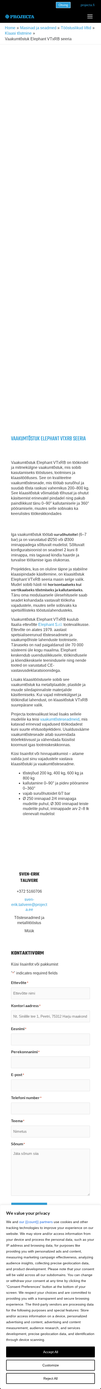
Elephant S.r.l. (50, 624)
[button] (63, 5)
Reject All (50, 1378)
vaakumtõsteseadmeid (59, 719)
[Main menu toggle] (90, 16)
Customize (50, 1365)
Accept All (50, 1352)
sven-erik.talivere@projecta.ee (29, 904)
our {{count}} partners (36, 1222)
